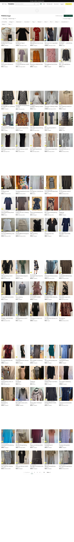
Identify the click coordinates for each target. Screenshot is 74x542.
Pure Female (62, 41)
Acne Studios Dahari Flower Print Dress (36, 275)
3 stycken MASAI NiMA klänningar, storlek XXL (65, 275)
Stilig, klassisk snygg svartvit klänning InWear (64, 297)
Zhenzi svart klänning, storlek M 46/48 (22, 466)
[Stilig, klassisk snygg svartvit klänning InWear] (66, 288)
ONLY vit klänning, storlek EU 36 (65, 106)
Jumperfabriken (63, 359)
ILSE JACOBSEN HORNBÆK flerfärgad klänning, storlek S (35, 297)
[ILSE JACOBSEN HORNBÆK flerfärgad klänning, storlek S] (37, 288)
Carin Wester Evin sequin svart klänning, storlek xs (36, 318)
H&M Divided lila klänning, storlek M (8, 149)
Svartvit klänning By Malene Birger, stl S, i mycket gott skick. (51, 191)
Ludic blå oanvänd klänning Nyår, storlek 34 (65, 402)
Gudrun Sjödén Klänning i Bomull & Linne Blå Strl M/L (7, 212)
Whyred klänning (4, 402)
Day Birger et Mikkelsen (50, 401)
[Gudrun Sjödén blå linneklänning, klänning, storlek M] (8, 436)
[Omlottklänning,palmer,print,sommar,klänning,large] (22, 182)
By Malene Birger (6, 41)
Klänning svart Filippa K (20, 43)
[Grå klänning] (37, 373)
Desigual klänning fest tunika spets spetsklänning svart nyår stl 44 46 (22, 360)
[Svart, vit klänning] (22, 288)
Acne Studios (34, 274)
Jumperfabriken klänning (64, 360)
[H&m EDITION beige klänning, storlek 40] (22, 436)
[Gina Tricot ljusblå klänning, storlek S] (8, 225)
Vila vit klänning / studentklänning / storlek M (37, 191)
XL (16, 211)
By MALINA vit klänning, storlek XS (36, 106)
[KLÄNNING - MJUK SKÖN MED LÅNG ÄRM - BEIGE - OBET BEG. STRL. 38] (8, 309)
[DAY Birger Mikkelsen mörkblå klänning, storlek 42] (51, 394)
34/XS (46, 126)
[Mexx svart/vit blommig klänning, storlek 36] (51, 203)
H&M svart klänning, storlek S (6, 275)
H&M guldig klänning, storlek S (21, 318)
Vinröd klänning (62, 318)
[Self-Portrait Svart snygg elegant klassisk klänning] (51, 34)
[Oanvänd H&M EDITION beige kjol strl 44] (22, 225)
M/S (16, 274)
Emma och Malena (49, 295)
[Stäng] (73, 1)
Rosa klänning (18, 381)
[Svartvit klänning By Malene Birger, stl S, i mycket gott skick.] (51, 182)
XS (30, 105)
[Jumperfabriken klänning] (66, 351)
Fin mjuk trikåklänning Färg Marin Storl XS (7, 297)
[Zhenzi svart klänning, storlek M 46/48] (22, 457)
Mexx (47, 211)
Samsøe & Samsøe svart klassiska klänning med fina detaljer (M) (7, 127)
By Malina (33, 105)
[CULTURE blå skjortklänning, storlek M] (51, 309)
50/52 (46, 380)
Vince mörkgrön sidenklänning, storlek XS (65, 381)
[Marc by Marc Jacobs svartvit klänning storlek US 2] (22, 394)
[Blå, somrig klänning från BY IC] (51, 119)
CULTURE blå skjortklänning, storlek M (51, 318)
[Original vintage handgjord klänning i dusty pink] (51, 140)
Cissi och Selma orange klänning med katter (22, 127)
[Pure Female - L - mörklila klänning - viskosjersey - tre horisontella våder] (66, 34)
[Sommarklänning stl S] (51, 436)
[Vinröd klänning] (66, 309)
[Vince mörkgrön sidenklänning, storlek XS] (66, 373)
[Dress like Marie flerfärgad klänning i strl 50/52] (22, 97)
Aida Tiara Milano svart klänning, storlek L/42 (36, 360)
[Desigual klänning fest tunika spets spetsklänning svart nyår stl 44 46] (22, 351)
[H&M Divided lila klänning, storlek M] (8, 140)
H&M (33, 126)
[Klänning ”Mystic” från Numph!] (37, 394)
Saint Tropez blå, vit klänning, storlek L (7, 466)
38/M (2, 126)
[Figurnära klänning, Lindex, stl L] (8, 373)
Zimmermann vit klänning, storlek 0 (51, 106)
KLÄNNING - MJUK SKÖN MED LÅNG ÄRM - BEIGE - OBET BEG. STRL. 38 (7, 318)
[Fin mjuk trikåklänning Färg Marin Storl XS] (8, 288)
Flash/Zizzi (19, 211)
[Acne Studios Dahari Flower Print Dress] (37, 267)
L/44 (45, 274)
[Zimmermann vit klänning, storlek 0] (51, 97)
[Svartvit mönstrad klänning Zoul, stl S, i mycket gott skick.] (37, 203)
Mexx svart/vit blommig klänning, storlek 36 (51, 212)
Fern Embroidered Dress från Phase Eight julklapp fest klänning (7, 360)
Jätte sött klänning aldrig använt (51, 360)
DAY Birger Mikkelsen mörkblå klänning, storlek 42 (50, 402)
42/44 (31, 41)
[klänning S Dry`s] (66, 119)
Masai (62, 274)
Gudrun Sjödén (5, 211)
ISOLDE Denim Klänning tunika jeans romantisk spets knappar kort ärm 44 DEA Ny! (51, 275)
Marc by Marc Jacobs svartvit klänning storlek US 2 (21, 402)
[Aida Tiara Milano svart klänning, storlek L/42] (37, 351)
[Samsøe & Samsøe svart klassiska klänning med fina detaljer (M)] (8, 119)
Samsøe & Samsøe (7, 126)
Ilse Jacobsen (34, 295)
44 (1, 41)
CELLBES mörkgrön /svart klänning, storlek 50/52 (51, 381)
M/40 (45, 359)
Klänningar (5, 18)
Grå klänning (32, 381)
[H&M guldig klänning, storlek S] (22, 309)
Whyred (4, 401)
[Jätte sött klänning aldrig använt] (51, 351)
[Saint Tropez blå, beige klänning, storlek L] (66, 457)
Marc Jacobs (20, 401)
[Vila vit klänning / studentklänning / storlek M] (37, 182)
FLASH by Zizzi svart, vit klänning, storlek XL (22, 212)
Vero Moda (48, 443)
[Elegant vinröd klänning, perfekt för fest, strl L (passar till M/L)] (37, 436)
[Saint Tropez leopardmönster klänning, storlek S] (37, 140)
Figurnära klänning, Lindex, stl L (7, 381)
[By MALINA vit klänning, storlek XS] (37, 97)
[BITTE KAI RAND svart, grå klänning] (8, 97)
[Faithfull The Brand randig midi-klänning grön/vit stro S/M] (22, 267)
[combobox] (25, 4)
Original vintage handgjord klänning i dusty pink (51, 149)
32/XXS (46, 147)
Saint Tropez (34, 147)
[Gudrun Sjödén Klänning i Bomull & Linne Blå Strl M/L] (8, 203)
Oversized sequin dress (49, 233)
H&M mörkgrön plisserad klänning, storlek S (36, 127)
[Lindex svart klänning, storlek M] (22, 140)
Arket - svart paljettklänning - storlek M (64, 64)
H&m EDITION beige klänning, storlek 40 (21, 445)
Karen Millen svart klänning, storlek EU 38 (37, 466)
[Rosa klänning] (22, 373)
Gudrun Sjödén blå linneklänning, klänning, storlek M (7, 445)
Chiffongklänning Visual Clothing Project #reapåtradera (51, 64)
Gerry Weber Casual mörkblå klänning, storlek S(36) (64, 233)
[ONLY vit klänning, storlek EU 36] (66, 97)
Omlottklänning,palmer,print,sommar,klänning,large (22, 191)
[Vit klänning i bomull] (8, 182)
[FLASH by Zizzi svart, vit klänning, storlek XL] (22, 203)
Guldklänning (61, 212)
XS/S (45, 232)
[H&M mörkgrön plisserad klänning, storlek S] (37, 119)
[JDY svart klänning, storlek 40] (66, 182)
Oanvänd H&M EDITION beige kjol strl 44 (22, 233)
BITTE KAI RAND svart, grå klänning (8, 106)
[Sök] (34, 4)
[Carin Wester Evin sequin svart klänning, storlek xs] (37, 309)
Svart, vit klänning (19, 297)
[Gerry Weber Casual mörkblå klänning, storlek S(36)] (66, 225)
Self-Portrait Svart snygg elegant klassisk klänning (51, 43)
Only (61, 105)
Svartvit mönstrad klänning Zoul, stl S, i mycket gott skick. (37, 212)
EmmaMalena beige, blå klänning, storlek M (51, 297)
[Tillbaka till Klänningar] (2, 18)
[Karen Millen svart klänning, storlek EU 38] (37, 457)
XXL (59, 274)
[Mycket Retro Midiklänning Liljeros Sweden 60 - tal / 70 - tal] (37, 55)
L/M (2, 211)
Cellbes (48, 380)
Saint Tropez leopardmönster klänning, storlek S (36, 149)
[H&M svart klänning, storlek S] (8, 267)
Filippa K (18, 41)
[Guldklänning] (66, 203)
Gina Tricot (4, 232)
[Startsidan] (11, 4)
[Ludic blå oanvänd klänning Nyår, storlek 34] (66, 394)
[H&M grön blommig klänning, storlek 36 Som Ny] (51, 457)
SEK (44, 3)
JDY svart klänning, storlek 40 (65, 191)
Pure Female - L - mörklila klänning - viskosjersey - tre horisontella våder (66, 43)
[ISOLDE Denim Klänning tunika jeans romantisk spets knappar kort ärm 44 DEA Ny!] (51, 267)
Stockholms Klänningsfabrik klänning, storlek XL (64, 445)
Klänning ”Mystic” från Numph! (36, 402)
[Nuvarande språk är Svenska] (41, 4)
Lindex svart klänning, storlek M (22, 149)
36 (59, 105)
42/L (31, 359)
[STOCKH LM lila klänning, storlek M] (22, 55)
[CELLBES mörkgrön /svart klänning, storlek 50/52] (51, 373)
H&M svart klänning (34, 233)
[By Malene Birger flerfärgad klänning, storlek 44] (8, 34)
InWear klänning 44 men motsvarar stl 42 (36, 43)
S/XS (60, 147)
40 (16, 443)
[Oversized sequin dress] (51, 225)
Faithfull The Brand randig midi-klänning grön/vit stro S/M (22, 275)
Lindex (18, 147)
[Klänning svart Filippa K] (22, 34)
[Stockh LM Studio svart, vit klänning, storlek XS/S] (66, 140)
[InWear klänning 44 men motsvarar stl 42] (37, 34)
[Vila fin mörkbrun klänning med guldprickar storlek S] (8, 55)
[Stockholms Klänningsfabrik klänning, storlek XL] (66, 436)
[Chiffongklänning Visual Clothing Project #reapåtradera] (51, 55)
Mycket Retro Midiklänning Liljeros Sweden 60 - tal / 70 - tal (36, 64)
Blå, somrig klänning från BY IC (50, 127)
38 (30, 274)
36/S (60, 232)
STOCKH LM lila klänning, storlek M (22, 64)
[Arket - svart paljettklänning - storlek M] (66, 55)
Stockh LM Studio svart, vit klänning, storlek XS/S (64, 149)
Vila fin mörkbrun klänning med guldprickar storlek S (7, 64)
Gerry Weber (64, 232)
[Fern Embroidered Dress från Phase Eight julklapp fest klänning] (8, 351)
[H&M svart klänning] (37, 225)
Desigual (19, 359)
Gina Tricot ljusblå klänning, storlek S (8, 233)
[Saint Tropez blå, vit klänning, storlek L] (8, 457)
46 (16, 359)
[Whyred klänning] (8, 394)
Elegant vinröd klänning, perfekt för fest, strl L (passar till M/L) (36, 445)
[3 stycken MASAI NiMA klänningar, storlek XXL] (66, 267)
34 (59, 401)
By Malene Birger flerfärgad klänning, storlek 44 (6, 43)
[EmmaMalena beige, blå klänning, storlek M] (51, 288)
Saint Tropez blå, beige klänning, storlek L (65, 466)
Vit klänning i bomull (5, 191)
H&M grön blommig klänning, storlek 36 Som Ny (50, 466)
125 (44, 472)
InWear (34, 41)
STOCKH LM (64, 147)
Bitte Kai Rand (5, 105)
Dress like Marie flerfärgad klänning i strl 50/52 (22, 106)
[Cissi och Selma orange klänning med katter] (22, 119)
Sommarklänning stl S (49, 445)
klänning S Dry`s (62, 127)
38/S (31, 126)
